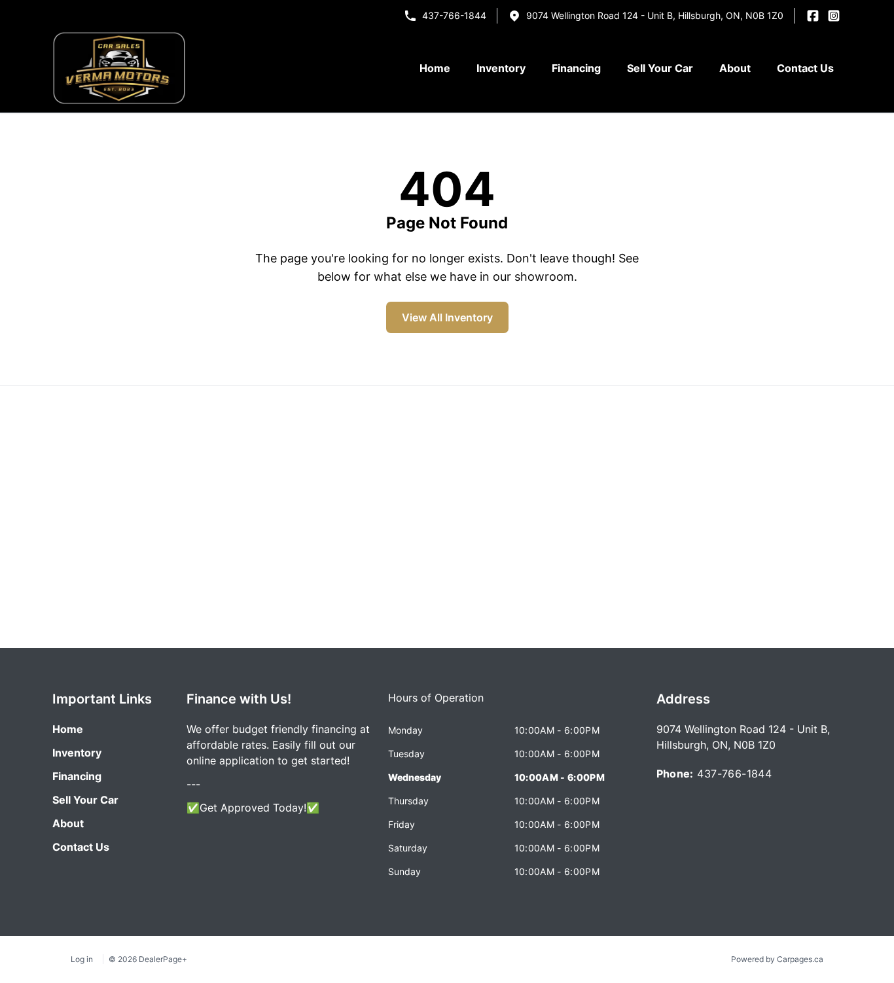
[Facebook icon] (813, 16)
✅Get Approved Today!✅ (253, 807)
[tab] (436, 704)
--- (193, 784)
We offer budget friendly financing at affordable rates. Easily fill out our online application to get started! (278, 745)
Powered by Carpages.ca (777, 959)
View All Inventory (447, 317)
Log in (82, 959)
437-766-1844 (454, 15)
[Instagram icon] (834, 16)
